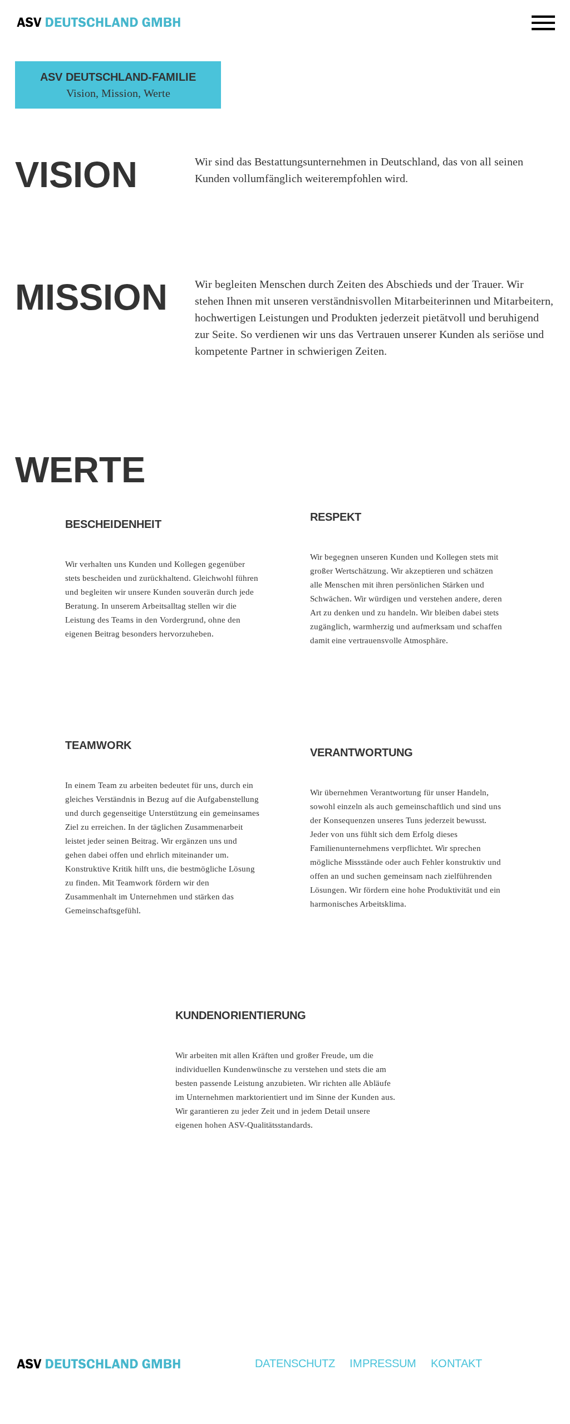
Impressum (383, 1363)
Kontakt (456, 1363)
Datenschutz (295, 1363)
